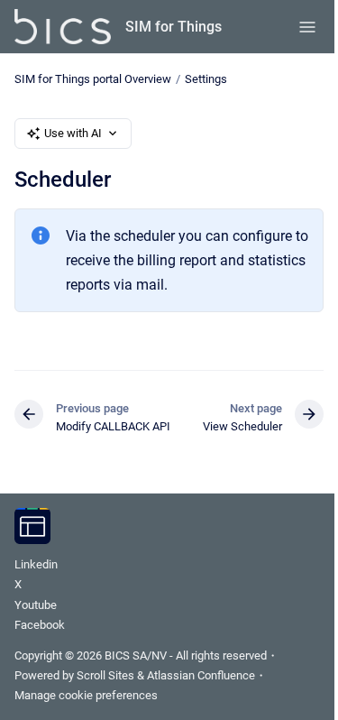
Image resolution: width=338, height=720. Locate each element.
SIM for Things (173, 26)
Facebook (39, 625)
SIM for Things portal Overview (92, 79)
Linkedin (36, 564)
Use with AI (73, 133)
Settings (206, 79)
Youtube (35, 605)
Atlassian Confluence (201, 675)
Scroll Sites (105, 675)
